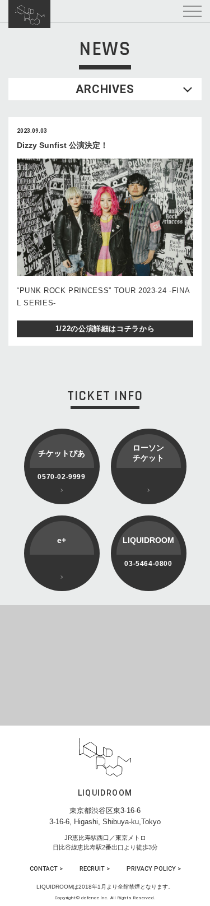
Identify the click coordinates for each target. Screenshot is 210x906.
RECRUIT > (95, 868)
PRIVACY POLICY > (154, 868)
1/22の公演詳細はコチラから (105, 328)
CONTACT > (46, 868)
